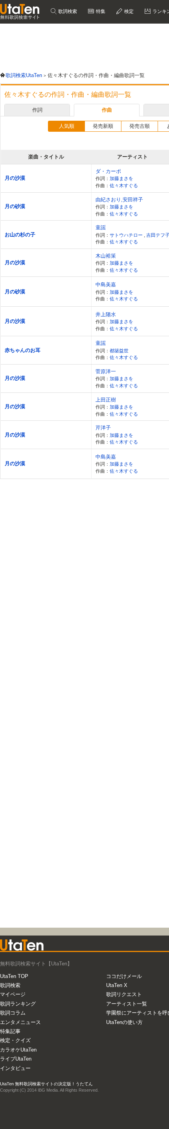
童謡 (101, 227)
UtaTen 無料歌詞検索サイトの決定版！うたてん (46, 1083)
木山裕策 (106, 256)
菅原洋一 (106, 371)
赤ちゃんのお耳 (22, 350)
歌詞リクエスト (124, 994)
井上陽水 (106, 314)
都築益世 (119, 350)
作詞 (37, 110)
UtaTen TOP (14, 976)
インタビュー (15, 1068)
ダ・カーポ (108, 171)
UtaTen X (116, 985)
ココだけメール (124, 976)
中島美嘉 (106, 284)
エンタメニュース (20, 1022)
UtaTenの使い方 (124, 1022)
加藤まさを (121, 178)
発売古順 (139, 126)
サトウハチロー (127, 235)
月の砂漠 (15, 206)
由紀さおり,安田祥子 (119, 200)
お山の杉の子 (20, 235)
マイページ (13, 994)
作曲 (107, 110)
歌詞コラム (13, 1013)
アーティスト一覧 (126, 1004)
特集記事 (10, 1031)
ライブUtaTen (15, 1059)
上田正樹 (106, 400)
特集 (100, 11)
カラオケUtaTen (18, 1050)
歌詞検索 (67, 11)
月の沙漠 (15, 178)
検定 (128, 11)
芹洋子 (103, 428)
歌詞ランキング (18, 1004)
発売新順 (103, 126)
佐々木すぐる (124, 185)
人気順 (66, 126)
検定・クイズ (15, 1040)
